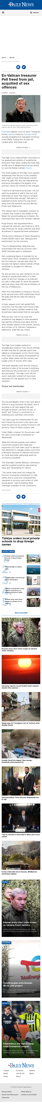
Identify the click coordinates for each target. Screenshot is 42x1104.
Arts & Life (20, 1073)
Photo (18, 1076)
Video (5, 1076)
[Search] (31, 12)
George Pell (29, 134)
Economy (19, 1070)
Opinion (32, 1070)
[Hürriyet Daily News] (21, 5)
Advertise (5, 1097)
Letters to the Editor (29, 1095)
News (4, 57)
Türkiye (6, 1070)
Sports (31, 1073)
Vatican (11, 134)
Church (29, 168)
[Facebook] (18, 67)
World (12, 57)
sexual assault (6, 490)
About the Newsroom (10, 1095)
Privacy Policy (7, 1092)
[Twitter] (24, 67)
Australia (5, 132)
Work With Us (26, 1092)
